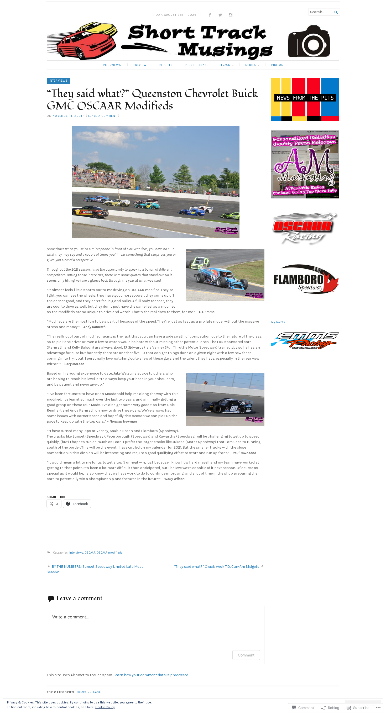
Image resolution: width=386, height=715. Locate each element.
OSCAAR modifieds (109, 553)
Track (225, 65)
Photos (277, 65)
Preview (140, 65)
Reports (166, 65)
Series (250, 65)
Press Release (196, 65)
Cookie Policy (105, 707)
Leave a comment (102, 116)
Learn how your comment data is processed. (151, 675)
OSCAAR (90, 553)
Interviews (112, 65)
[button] (155, 182)
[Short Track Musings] (193, 41)
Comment (246, 655)
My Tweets (278, 322)
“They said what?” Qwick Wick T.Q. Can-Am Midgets (216, 566)
